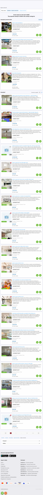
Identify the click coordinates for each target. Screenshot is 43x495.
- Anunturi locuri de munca (29, 466)
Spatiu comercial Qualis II (17, 22)
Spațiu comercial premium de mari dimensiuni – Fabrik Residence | (25, 95)
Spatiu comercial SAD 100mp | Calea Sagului (20, 212)
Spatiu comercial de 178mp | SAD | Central (20, 246)
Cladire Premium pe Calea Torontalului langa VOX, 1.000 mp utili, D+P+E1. (26, 145)
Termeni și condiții (4, 471)
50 (41, 92)
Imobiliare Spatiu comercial (12, 10)
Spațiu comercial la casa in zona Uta (19, 56)
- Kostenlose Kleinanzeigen (29, 475)
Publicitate (3, 466)
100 (33, 433)
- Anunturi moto (27, 469)
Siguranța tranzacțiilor (5, 475)
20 (39, 92)
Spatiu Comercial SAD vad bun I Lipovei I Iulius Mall (22, 363)
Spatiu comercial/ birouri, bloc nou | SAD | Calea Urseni (23, 179)
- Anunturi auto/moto (28, 464)
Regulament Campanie (6, 479)
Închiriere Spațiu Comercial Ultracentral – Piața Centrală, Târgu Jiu (25, 112)
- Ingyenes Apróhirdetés (29, 473)
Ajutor (2, 462)
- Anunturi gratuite (27, 462)
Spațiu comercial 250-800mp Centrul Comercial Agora (22, 39)
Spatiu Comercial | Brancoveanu (18, 346)
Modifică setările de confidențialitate (8, 477)
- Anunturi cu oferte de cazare (30, 468)
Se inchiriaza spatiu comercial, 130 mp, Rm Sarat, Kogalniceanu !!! (25, 380)
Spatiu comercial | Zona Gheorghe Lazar (20, 162)
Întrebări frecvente (5, 468)
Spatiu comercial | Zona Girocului (18, 229)
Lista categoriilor (4, 473)
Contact (2, 464)
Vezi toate (40, 19)
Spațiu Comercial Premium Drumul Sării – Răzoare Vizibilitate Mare (25, 398)
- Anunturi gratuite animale (29, 471)
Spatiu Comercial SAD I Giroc (18, 296)
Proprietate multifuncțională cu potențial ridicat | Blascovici (23, 313)
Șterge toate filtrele (23, 10)
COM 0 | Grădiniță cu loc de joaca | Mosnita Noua (21, 279)
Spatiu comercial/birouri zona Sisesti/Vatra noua (21, 414)
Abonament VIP (4, 469)
